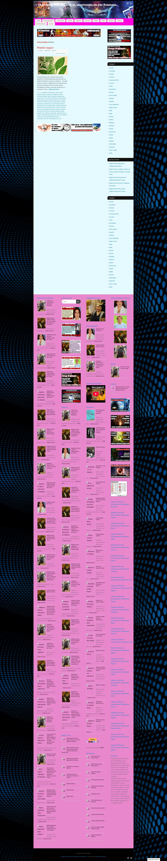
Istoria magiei (113, 95)
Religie (111, 138)
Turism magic (113, 150)
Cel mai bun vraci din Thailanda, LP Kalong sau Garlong (72, 776)
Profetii (111, 135)
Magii (110, 110)
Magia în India (69, 796)
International (60, 20)
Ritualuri (111, 20)
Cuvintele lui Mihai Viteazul (97, 814)
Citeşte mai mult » (50, 314)
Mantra (97, 856)
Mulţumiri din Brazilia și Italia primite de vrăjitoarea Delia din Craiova (51, 394)
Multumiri (78, 20)
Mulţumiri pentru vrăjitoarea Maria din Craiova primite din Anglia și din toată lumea (119, 171)
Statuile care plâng (100, 685)
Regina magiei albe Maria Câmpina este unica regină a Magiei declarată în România (51, 810)
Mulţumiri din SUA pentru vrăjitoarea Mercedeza (51, 355)
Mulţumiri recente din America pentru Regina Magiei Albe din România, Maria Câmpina (51, 793)
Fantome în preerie (100, 447)
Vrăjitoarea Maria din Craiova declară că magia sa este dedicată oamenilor (123, 388)
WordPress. (103, 856)
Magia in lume (113, 107)
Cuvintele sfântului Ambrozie (98, 820)
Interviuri (87, 20)
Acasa (38, 20)
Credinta (119, 20)
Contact (51, 24)
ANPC (102, 747)
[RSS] (131, 3)
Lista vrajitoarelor (48, 20)
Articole (70, 20)
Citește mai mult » (66, 463)
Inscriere (111, 83)
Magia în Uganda (70, 783)
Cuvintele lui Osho (95, 794)
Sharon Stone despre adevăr (98, 808)
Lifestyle (111, 101)
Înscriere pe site (41, 24)
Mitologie (111, 122)
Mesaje (96, 20)
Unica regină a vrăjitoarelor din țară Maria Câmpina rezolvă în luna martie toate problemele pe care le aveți (51, 772)
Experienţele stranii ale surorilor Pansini (100, 584)
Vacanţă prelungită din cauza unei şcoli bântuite (100, 500)
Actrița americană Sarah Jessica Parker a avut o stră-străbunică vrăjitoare (73, 740)
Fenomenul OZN (114, 80)
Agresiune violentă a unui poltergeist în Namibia (100, 669)
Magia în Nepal (70, 790)
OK (77, 301)
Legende (111, 98)
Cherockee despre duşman (97, 779)
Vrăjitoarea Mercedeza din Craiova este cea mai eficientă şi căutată (51, 628)
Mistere (111, 119)
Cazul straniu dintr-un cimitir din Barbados (100, 412)
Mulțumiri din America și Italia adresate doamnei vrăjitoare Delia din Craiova (51, 701)
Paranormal (112, 132)
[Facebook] (128, 3)
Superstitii (112, 147)
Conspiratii (112, 71)
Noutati (111, 128)
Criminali (111, 77)
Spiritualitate (112, 144)
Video (103, 20)
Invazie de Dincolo (100, 650)
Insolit (110, 86)
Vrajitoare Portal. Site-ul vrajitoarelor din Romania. (77, 5)
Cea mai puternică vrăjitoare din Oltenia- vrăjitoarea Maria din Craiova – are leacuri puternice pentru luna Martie (51, 739)
